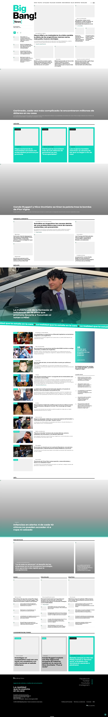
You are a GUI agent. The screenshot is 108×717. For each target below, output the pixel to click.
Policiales (52, 2)
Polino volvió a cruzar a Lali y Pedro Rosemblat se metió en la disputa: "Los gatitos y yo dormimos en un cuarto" (43, 63)
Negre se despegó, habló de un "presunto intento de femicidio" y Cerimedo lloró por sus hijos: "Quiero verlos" (54, 419)
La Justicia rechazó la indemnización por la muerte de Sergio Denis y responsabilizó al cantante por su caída (85, 567)
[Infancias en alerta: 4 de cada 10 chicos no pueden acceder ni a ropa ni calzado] (54, 508)
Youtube (85, 683)
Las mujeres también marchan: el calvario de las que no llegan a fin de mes (81, 151)
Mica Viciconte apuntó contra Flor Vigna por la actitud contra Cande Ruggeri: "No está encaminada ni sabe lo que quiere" (25, 600)
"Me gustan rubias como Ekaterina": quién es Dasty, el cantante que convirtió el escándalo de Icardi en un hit (84, 22)
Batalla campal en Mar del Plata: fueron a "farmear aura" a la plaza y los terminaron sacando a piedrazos (81, 661)
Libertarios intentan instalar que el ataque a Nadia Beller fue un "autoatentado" (83, 623)
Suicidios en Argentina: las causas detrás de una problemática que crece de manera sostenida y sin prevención (53, 225)
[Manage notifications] (105, 715)
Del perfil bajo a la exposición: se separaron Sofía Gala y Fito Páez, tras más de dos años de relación (29, 623)
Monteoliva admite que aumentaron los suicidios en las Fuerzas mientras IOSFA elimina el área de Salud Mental (84, 617)
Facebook (85, 678)
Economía (58, 2)
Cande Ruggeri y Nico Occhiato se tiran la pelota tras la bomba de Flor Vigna (52, 208)
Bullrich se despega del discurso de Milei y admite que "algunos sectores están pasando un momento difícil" (26, 46)
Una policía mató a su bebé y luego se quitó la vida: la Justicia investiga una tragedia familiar (26, 52)
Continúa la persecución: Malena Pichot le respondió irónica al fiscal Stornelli (21, 260)
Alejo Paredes (39, 232)
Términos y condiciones (79, 702)
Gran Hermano (66, 2)
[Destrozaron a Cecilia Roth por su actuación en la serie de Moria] (16, 612)
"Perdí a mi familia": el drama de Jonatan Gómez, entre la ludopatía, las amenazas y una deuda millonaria (51, 433)
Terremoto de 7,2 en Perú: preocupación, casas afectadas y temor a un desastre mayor (52, 462)
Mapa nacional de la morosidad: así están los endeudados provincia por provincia (26, 151)
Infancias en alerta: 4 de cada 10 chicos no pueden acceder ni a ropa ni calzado (33, 527)
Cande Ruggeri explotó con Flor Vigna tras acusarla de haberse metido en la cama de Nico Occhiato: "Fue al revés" (52, 662)
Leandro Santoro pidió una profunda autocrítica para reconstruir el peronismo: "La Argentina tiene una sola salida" (84, 605)
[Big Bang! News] (24, 14)
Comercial (88, 702)
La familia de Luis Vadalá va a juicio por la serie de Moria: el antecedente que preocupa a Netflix (29, 617)
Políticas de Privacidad (67, 702)
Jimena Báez (80, 25)
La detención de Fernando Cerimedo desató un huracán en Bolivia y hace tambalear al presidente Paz (52, 389)
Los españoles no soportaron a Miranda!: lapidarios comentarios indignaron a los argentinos (53, 335)
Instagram (84, 685)
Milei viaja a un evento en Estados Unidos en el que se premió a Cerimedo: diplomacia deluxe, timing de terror (85, 611)
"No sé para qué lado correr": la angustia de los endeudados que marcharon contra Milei (53, 377)
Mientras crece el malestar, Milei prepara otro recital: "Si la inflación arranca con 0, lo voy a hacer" (81, 600)
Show (35, 2)
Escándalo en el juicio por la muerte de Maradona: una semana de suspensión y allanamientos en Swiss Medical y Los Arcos (53, 447)
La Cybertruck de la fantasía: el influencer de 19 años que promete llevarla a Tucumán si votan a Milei (32, 313)
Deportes (77, 2)
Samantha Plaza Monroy (41, 384)
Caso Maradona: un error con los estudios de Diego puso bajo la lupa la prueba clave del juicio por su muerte (56, 626)
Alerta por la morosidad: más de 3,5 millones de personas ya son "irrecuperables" (53, 151)
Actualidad (46, 2)
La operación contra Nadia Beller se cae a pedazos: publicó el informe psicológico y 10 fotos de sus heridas (84, 259)
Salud (72, 2)
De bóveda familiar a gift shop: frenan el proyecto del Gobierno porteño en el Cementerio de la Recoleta (84, 63)
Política (40, 2)
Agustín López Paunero (41, 43)
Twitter (86, 681)
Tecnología (84, 2)
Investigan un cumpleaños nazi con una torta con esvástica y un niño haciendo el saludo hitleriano (26, 661)
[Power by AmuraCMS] (91, 705)
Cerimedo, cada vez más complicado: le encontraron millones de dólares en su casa (53, 112)
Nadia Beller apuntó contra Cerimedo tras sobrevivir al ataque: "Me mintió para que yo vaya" (57, 607)
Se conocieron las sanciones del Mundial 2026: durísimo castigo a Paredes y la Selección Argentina (54, 349)
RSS (94, 702)
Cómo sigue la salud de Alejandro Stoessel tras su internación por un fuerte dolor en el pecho (28, 604)
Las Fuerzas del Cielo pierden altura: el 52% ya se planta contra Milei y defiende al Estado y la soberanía (84, 238)
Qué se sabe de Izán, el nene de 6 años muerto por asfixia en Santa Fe (52, 363)
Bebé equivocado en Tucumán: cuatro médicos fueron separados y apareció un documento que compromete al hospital (26, 60)
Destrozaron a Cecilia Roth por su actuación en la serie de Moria (28, 610)
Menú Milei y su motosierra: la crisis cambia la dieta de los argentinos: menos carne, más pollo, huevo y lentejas (26, 39)
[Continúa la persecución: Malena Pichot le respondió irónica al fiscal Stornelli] (23, 249)
